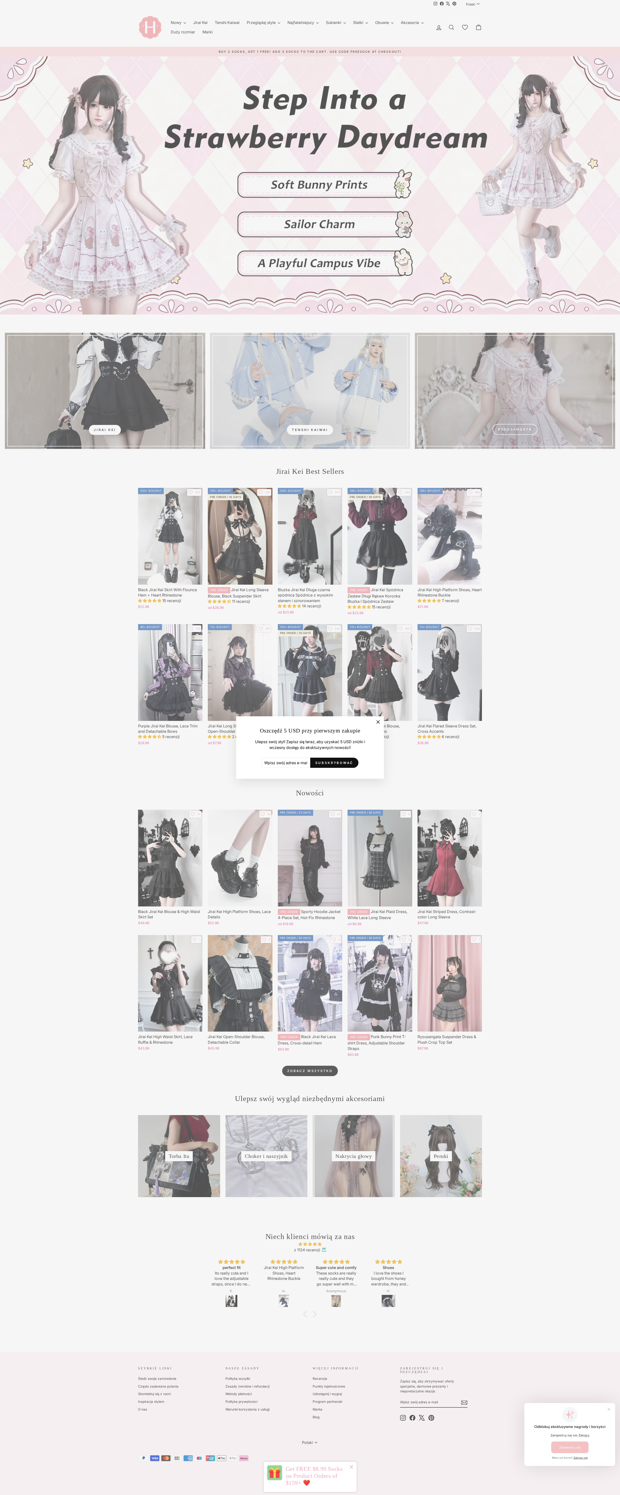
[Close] (351, 1467)
